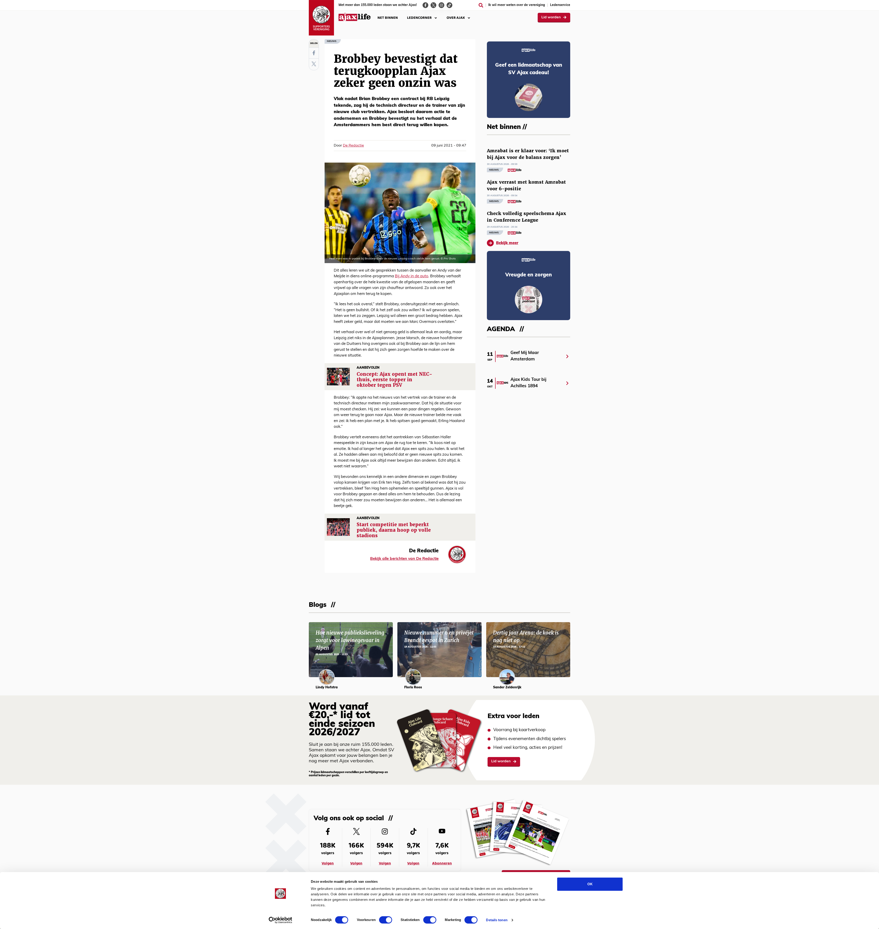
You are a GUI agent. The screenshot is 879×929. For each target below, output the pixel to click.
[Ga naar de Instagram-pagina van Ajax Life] (441, 5)
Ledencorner (419, 18)
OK (590, 884)
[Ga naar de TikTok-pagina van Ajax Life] (449, 5)
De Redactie (353, 145)
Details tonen (496, 920)
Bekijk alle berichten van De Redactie (404, 559)
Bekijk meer (507, 243)
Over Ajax (456, 18)
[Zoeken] (481, 5)
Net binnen (387, 18)
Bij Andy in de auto (411, 276)
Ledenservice (560, 5)
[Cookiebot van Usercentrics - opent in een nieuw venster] (280, 920)
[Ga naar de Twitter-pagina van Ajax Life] (433, 5)
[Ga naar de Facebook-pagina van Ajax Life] (425, 5)
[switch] (385, 920)
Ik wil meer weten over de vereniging (516, 5)
